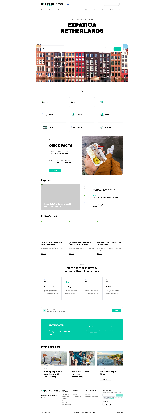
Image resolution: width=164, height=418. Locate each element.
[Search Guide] (43, 49)
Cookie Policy (92, 412)
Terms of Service (84, 412)
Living (95, 9)
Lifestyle (87, 9)
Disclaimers (120, 12)
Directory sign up (77, 396)
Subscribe (119, 395)
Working (112, 9)
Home (42, 9)
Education (50, 9)
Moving (103, 9)
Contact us (64, 398)
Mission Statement (66, 404)
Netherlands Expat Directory (91, 396)
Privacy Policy (93, 332)
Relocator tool (45, 43)
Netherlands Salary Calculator (56, 309)
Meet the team (65, 396)
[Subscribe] (113, 326)
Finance (60, 9)
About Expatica (65, 394)
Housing (78, 9)
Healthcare (69, 9)
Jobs (51, 43)
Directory (121, 9)
